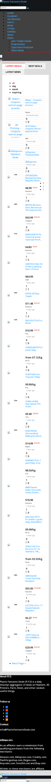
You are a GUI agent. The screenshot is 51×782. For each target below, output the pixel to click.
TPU (27, 417)
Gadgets (28, 221)
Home (10, 12)
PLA (26, 334)
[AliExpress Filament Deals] (15, 157)
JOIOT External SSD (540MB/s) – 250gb (33, 637)
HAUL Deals (17, 50)
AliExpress (31, 161)
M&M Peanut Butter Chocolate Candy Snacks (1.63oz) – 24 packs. (33, 492)
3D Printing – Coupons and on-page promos (33, 128)
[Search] (28, 8)
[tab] (13, 66)
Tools (27, 621)
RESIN (10, 25)
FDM (27, 280)
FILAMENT (12, 16)
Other (10, 28)
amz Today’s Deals (21, 41)
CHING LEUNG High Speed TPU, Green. (33, 404)
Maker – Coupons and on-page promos (33, 102)
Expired (11, 31)
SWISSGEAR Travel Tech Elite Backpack (32, 578)
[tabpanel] (25, 373)
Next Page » (19, 663)
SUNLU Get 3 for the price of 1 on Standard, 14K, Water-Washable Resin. (33, 551)
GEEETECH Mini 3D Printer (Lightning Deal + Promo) (33, 266)
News (10, 34)
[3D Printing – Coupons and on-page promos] (15, 137)
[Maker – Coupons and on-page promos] (15, 108)
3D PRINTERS (13, 19)
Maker (27, 112)
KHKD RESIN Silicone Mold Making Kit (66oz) (33, 433)
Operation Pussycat (22, 47)
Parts (10, 22)
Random (28, 191)
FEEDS (10, 37)
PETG (27, 361)
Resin (27, 562)
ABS (26, 138)
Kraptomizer (18, 44)
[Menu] (1, 56)
